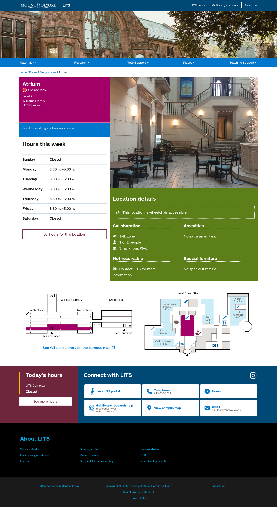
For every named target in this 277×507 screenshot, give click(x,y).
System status (149, 449)
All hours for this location (64, 234)
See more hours (45, 401)
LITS (66, 5)
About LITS (35, 438)
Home (23, 72)
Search (250, 5)
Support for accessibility (96, 461)
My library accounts (224, 5)
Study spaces (48, 72)
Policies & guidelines (34, 455)
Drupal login (217, 485)
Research (81, 62)
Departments (89, 455)
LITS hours (198, 5)
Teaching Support (242, 62)
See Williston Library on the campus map (77, 347)
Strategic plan (89, 449)
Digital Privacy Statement (138, 491)
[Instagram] (253, 377)
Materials (26, 62)
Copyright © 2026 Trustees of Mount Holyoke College (138, 485)
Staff (142, 455)
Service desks (29, 449)
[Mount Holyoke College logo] (39, 5)
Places (188, 62)
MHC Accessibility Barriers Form (59, 485)
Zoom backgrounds (152, 461)
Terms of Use (138, 497)
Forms (24, 461)
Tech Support (137, 62)
